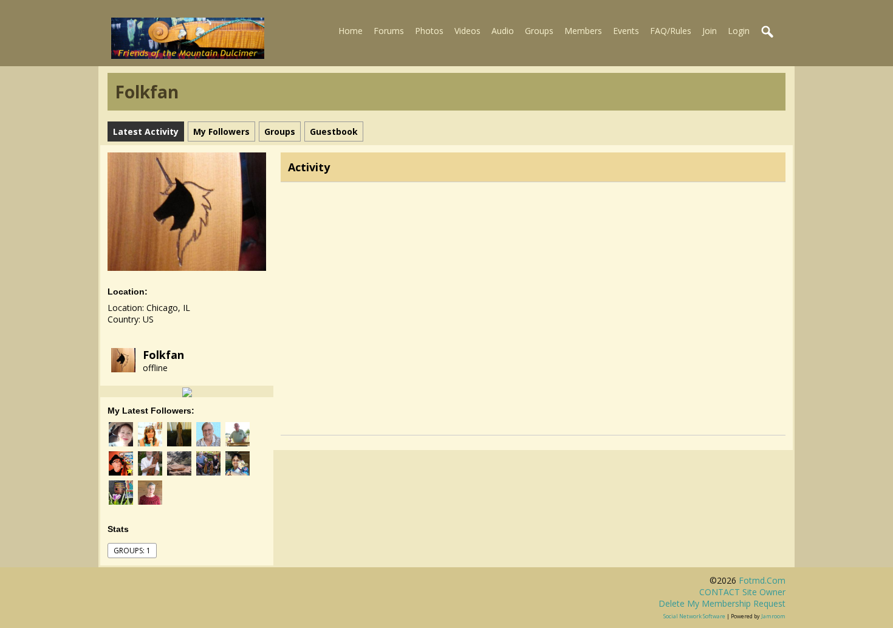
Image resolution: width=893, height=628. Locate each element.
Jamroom (773, 616)
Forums (389, 30)
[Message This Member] (187, 391)
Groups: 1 (132, 550)
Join (709, 30)
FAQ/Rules (670, 30)
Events (626, 30)
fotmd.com (762, 580)
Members (583, 30)
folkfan (163, 354)
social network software (694, 616)
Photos (429, 30)
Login (739, 30)
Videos (467, 30)
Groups (539, 30)
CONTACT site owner (742, 592)
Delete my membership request (722, 603)
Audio (502, 30)
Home (350, 30)
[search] (768, 32)
